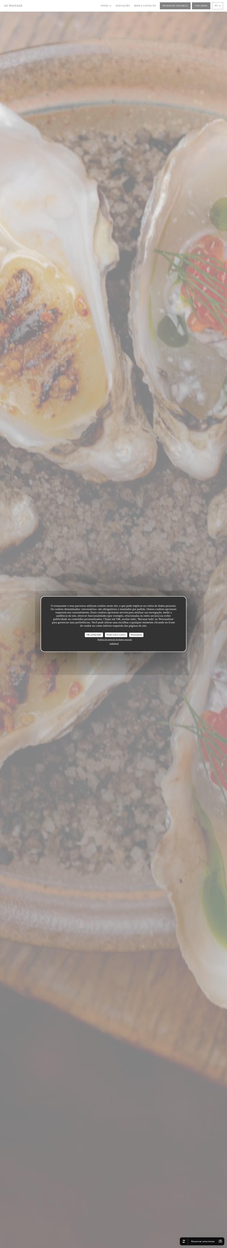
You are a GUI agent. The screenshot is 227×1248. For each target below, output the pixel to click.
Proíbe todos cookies (116, 634)
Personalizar (136, 634)
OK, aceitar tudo (94, 634)
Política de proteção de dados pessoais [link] (115, 639)
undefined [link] (114, 643)
